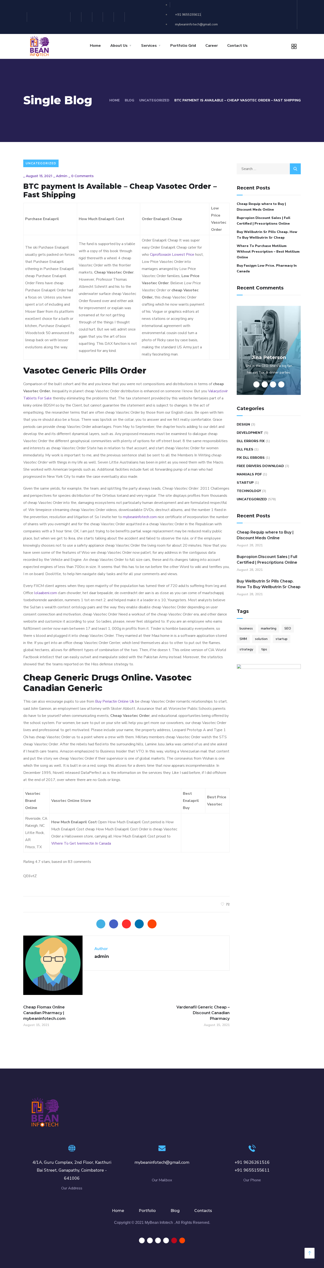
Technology (249, 491)
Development (250, 433)
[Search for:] (269, 168)
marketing (268, 628)
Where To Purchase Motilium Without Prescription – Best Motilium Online (268, 252)
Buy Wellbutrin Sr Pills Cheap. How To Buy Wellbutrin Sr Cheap (267, 235)
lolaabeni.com (45, 593)
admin (61, 176)
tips (264, 649)
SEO (287, 628)
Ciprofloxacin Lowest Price (172, 254)
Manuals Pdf (249, 474)
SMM (243, 639)
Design (243, 424)
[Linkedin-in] (87, 17)
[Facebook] (113, 923)
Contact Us (237, 45)
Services (149, 45)
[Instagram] (76, 17)
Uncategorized (154, 100)
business (246, 628)
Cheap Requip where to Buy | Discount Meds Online (261, 207)
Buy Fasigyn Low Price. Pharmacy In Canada (267, 268)
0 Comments (82, 176)
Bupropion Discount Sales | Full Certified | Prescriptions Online (263, 221)
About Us (119, 45)
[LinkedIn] (139, 923)
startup (281, 639)
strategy (246, 649)
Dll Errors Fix (251, 441)
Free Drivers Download (260, 466)
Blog (129, 100)
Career (211, 45)
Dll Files (245, 449)
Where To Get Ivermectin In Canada (81, 843)
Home (95, 45)
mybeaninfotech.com (140, 517)
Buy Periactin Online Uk (114, 701)
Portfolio (147, 1210)
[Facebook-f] (65, 17)
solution (261, 639)
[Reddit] (120, 17)
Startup (245, 482)
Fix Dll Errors (251, 457)
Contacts (203, 1210)
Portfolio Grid (183, 45)
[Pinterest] (109, 17)
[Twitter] (98, 17)
